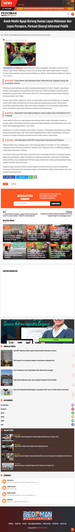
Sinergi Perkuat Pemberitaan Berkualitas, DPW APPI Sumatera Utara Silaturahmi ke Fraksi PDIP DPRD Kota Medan (36, 237)
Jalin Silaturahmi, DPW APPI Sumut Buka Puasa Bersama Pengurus (39, 140)
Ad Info (24, 524)
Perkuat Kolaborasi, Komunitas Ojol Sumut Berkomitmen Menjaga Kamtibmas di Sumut (14, 238)
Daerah (2, 417)
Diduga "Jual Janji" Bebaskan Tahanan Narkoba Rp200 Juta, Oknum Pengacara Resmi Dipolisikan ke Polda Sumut (43, 456)
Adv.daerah (3, 409)
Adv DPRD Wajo (5, 405)
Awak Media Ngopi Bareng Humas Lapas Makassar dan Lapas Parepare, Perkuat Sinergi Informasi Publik (59, 254)
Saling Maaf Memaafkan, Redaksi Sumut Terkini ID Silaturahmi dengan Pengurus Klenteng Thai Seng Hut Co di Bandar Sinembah (36, 254)
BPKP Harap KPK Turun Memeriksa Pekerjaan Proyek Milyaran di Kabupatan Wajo (33, 360)
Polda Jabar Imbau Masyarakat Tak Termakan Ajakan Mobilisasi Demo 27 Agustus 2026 (38, 8)
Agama (2, 413)
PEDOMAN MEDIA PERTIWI (41, 528)
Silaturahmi (13, 184)
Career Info (63, 524)
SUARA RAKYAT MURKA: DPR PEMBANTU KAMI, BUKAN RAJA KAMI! (31, 446)
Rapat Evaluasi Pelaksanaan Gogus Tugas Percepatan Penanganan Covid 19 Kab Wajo (35, 380)
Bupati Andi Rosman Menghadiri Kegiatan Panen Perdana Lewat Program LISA (34, 465)
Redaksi (11, 524)
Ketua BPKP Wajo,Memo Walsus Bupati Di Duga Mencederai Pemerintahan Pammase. (35, 351)
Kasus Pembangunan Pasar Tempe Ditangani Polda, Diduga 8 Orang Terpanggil (33, 370)
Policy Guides (47, 524)
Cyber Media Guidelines (34, 524)
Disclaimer (55, 524)
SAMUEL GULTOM (11, 487)
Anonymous (10, 480)
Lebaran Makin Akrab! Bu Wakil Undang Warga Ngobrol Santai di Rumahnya (13, 255)
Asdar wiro (10, 500)
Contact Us (18, 524)
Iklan (2, 424)
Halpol (2, 421)
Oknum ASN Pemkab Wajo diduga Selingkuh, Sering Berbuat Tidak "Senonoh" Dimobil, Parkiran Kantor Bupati (41, 390)
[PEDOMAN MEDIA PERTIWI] (37, 520)
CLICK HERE (55, 340)
